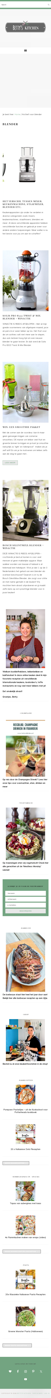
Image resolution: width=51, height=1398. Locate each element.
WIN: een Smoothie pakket (21, 427)
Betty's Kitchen (25, 27)
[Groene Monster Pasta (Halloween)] (26, 1317)
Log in (47, 1393)
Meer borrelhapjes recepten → (21, 1251)
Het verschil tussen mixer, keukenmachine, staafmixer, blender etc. (23, 204)
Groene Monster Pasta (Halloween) (25, 1331)
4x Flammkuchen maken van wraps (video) (25, 1237)
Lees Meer (10, 463)
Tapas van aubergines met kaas (25, 1203)
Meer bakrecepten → (16, 1163)
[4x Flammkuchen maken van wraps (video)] (25, 1234)
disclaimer (38, 1393)
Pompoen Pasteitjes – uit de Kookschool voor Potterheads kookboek (25, 1110)
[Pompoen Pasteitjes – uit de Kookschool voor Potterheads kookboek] (26, 1095)
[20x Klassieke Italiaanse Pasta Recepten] (26, 1280)
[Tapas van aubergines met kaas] (25, 1200)
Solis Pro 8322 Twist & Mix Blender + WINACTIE (22, 317)
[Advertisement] (25, 80)
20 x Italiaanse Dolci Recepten (25, 1149)
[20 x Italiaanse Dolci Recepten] (26, 1134)
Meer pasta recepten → (17, 1345)
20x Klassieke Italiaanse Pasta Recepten (25, 1294)
